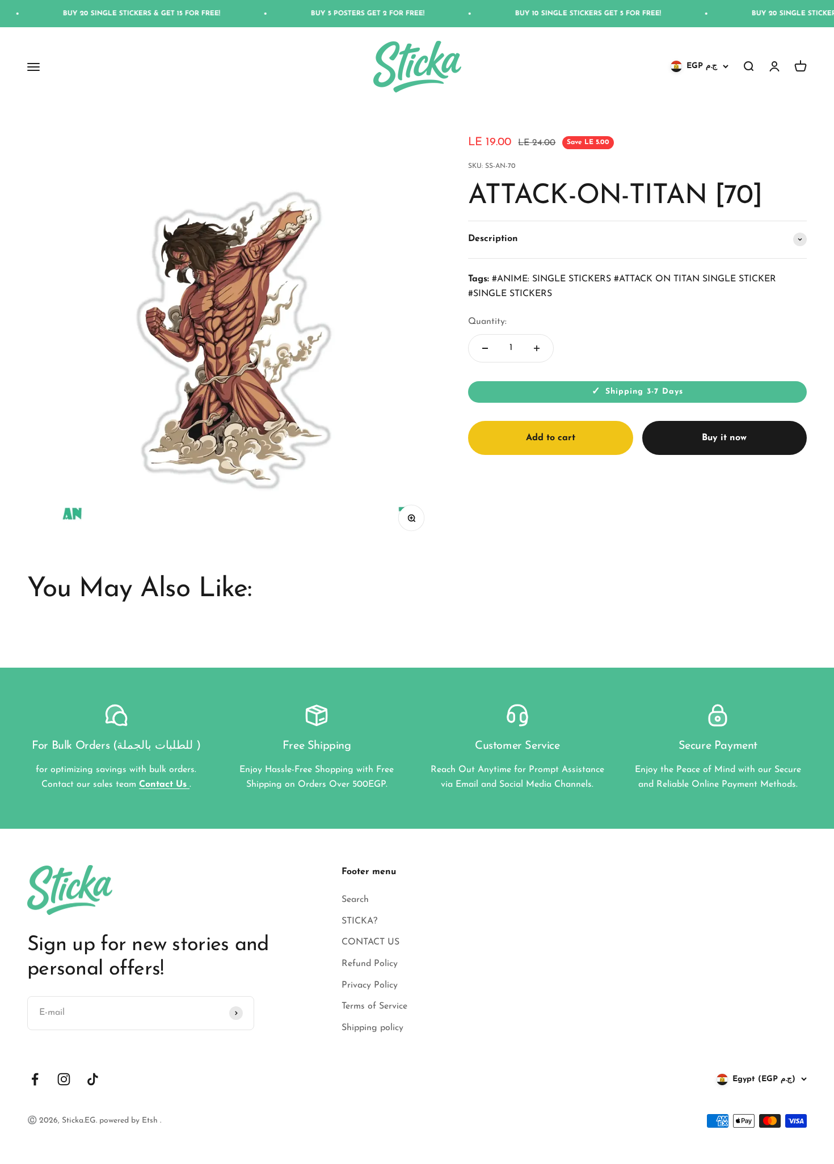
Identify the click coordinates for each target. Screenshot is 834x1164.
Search (355, 899)
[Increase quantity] (536, 348)
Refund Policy (370, 963)
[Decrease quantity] (485, 348)
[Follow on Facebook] (35, 1079)
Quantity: (487, 321)
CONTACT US (370, 942)
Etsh (151, 1120)
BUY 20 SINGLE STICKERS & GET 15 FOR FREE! (118, 13)
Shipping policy (372, 1027)
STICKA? (359, 921)
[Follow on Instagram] (63, 1079)
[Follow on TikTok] (92, 1079)
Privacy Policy (370, 985)
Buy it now (724, 437)
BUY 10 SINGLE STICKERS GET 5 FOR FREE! (565, 13)
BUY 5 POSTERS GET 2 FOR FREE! (345, 13)
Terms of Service (374, 1006)
